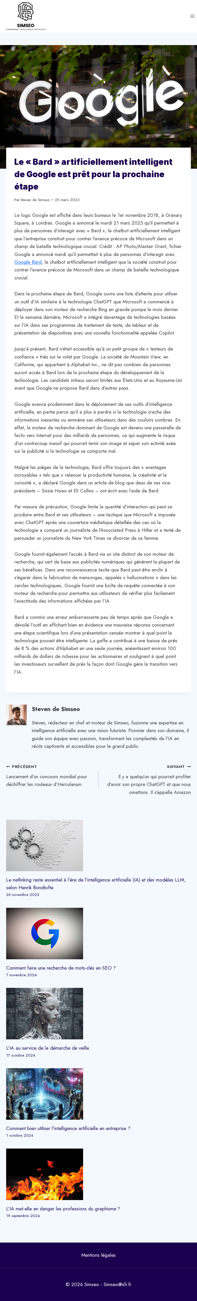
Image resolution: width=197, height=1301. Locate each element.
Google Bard (28, 262)
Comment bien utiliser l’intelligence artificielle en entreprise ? (68, 1128)
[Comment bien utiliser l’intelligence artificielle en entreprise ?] (98, 1094)
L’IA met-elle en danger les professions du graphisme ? (63, 1208)
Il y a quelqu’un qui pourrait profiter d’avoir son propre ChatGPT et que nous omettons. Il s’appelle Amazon (149, 780)
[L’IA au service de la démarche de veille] (98, 1013)
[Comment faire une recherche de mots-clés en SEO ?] (98, 933)
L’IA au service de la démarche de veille (47, 1048)
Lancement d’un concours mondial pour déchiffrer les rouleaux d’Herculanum (46, 776)
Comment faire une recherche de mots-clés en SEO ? (61, 967)
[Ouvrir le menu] (192, 16)
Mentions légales (98, 1255)
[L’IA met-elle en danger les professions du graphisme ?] (98, 1174)
